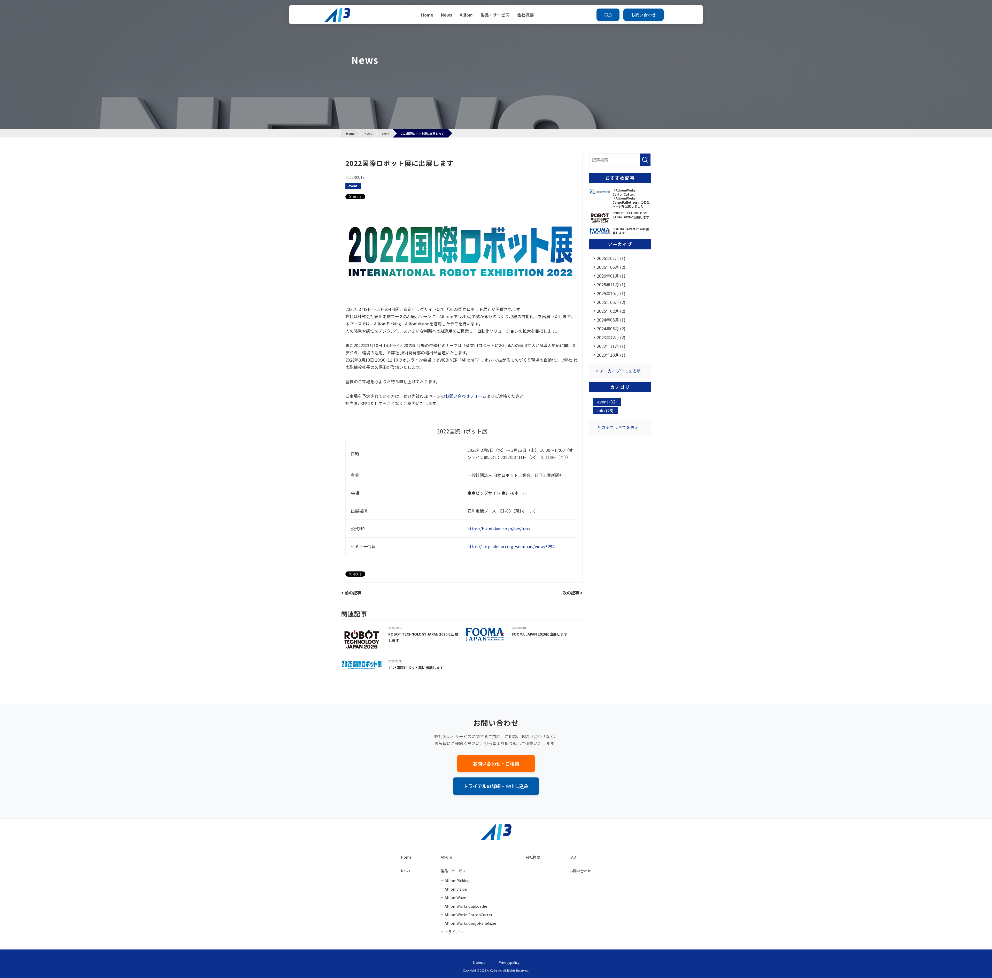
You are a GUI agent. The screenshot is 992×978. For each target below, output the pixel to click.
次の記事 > (573, 593)
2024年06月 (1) (611, 320)
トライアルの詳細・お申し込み (496, 786)
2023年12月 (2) (611, 337)
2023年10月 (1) (611, 355)
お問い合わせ (643, 15)
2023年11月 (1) (611, 346)
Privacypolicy (509, 962)
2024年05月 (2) (611, 328)
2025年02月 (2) (611, 311)
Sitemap (479, 962)
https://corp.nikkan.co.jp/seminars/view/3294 (511, 546)
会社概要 (525, 15)
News (446, 15)
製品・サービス (495, 15)
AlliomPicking (457, 880)
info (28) (605, 410)
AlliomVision (456, 889)
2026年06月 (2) (611, 267)
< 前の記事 (351, 593)
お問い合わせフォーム (465, 396)
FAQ (608, 15)
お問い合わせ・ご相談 (496, 763)
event (353, 186)
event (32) (607, 402)
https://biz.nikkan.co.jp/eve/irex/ (498, 528)
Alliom (466, 15)
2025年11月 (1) (611, 284)
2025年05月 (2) (611, 302)
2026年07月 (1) (611, 258)
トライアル (454, 931)
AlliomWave (455, 897)
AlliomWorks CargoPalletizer (471, 923)
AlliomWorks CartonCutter (468, 914)
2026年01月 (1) (611, 276)
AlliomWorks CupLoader (466, 906)
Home (427, 15)
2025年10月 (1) (611, 293)
